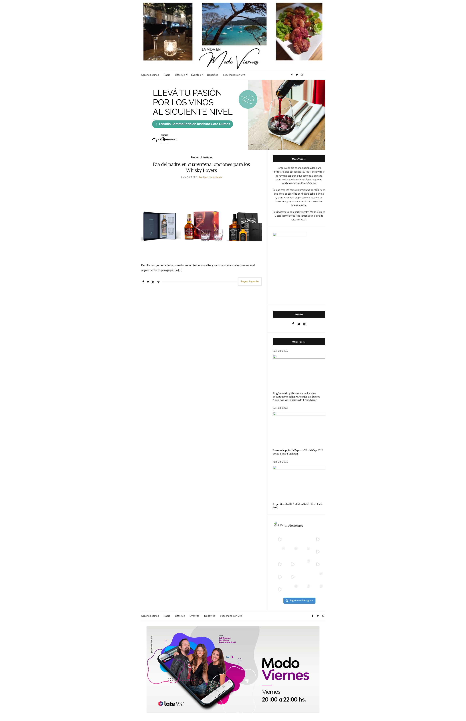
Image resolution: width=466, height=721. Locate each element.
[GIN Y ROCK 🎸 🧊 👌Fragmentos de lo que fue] (280, 551)
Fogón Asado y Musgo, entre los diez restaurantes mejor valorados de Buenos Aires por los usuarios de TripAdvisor (296, 397)
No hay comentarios (210, 177)
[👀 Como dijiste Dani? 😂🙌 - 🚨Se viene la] (292, 564)
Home (194, 157)
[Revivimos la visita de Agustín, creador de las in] (280, 589)
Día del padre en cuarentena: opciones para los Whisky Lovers (201, 167)
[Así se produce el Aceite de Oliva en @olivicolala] (317, 589)
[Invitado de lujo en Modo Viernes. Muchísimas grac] (305, 577)
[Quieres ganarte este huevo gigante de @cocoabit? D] (292, 539)
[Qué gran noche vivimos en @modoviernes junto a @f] (292, 589)
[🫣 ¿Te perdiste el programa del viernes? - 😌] (280, 564)
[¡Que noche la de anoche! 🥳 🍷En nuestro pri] (292, 551)
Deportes (212, 74)
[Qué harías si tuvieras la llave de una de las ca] (280, 539)
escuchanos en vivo (234, 74)
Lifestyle (180, 74)
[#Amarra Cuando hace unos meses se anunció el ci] (305, 589)
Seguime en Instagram (301, 600)
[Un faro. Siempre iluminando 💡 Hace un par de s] (305, 551)
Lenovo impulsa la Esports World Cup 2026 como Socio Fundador (298, 452)
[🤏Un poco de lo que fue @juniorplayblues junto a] (305, 564)
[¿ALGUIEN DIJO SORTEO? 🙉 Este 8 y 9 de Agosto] (305, 539)
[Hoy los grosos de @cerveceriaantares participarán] (317, 577)
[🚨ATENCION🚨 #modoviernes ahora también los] (280, 577)
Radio (167, 74)
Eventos (196, 74)
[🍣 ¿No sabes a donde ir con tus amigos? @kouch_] (317, 564)
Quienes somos (150, 74)
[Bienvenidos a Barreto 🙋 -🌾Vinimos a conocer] (317, 551)
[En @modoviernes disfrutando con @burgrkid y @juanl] (292, 577)
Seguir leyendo (250, 281)
